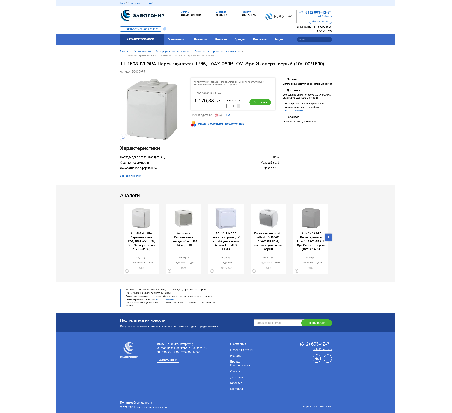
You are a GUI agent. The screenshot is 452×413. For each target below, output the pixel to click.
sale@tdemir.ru (325, 16)
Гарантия (236, 383)
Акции (278, 39)
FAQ (150, 3)
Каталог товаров (140, 39)
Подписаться (316, 322)
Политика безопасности (136, 402)
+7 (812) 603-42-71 (294, 110)
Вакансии (200, 39)
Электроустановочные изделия (172, 51)
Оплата (235, 371)
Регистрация (134, 3)
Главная (124, 51)
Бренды (239, 39)
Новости (221, 39)
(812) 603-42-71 (316, 344)
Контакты (260, 39)
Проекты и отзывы (242, 349)
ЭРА (227, 115)
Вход (122, 3)
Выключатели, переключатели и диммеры (217, 51)
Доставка (236, 377)
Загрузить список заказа (142, 28)
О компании (176, 39)
